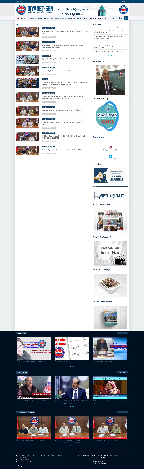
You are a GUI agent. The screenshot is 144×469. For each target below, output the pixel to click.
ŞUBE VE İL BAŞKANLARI (63, 18)
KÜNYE (100, 18)
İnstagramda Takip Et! (110, 150)
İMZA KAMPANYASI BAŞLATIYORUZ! (107, 42)
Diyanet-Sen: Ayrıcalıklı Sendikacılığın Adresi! (109, 27)
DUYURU (93, 18)
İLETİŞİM (119, 18)
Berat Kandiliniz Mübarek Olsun (103, 361)
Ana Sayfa (19, 1)
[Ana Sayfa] (71, 9)
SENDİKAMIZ (48, 18)
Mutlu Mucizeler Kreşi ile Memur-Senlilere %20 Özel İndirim (110, 440)
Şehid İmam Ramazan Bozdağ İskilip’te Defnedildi (32, 361)
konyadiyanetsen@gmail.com (26, 461)
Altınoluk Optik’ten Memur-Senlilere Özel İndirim (32, 440)
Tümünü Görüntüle (122, 332)
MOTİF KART (109, 18)
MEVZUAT (77, 18)
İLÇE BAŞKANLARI (36, 18)
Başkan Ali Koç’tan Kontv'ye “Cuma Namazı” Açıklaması (33, 400)
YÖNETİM (24, 18)
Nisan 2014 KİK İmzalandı (64, 361)
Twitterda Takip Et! (110, 159)
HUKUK (85, 18)
